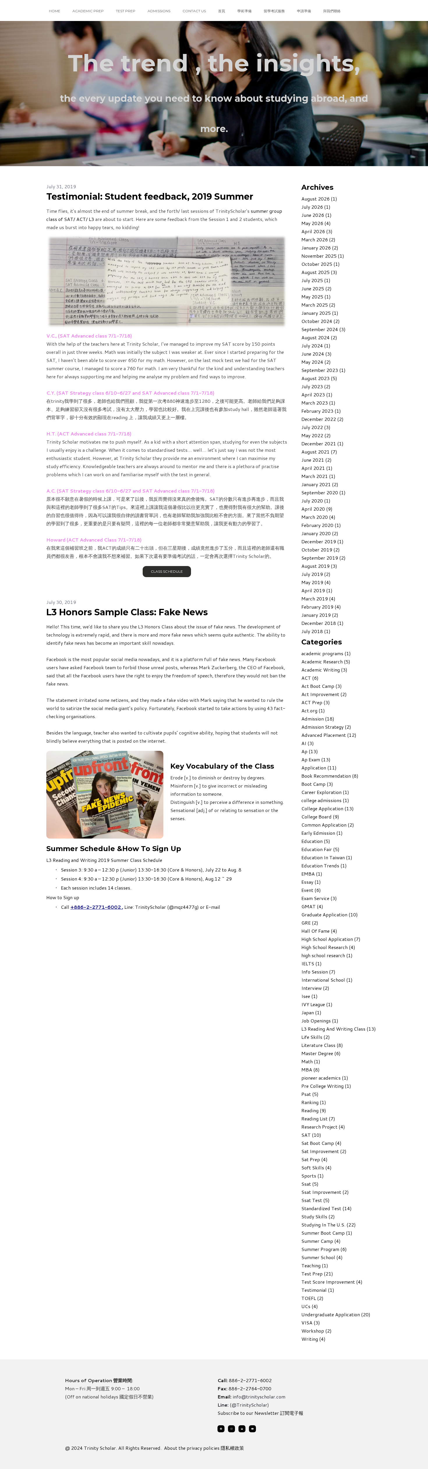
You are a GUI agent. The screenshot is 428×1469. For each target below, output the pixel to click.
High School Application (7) (330, 939)
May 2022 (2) (316, 435)
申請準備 (304, 11)
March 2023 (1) (318, 402)
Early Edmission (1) (322, 833)
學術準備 (244, 11)
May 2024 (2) (316, 362)
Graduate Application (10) (329, 914)
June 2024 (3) (316, 353)
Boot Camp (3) (317, 784)
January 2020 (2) (319, 533)
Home (54, 11)
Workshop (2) (316, 1330)
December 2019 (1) (322, 541)
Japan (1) (311, 1012)
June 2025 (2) (316, 288)
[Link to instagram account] (231, 1429)
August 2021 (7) (319, 451)
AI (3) (307, 743)
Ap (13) (309, 751)
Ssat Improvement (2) (325, 1192)
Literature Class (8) (322, 1045)
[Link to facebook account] (220, 1429)
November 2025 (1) (322, 255)
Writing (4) (313, 1339)
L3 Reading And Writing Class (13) (338, 1028)
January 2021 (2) (319, 484)
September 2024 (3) (323, 329)
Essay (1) (311, 881)
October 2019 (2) (320, 549)
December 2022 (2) (322, 419)
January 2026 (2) (319, 247)
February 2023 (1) (321, 410)
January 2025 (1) (319, 313)
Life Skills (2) (315, 1037)
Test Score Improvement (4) (331, 1281)
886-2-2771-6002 (250, 1380)
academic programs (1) (326, 653)
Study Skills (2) (318, 1216)
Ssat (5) (310, 1183)
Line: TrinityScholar (145, 907)
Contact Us (194, 11)
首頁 (221, 11)
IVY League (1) (317, 1004)
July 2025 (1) (315, 280)
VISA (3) (310, 1322)
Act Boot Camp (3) (321, 686)
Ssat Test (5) (315, 1200)
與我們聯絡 (332, 11)
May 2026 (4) (316, 223)
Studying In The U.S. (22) (328, 1224)
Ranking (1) (313, 1102)
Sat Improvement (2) (323, 1151)
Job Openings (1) (319, 1020)
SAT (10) (311, 1134)
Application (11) (319, 767)
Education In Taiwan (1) (326, 857)
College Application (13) (327, 808)
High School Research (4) (328, 947)
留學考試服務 (274, 11)
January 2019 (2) (319, 615)
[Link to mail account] (241, 1429)
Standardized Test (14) (326, 1208)
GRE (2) (309, 922)
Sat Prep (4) (314, 1159)
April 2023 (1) (317, 394)
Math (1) (310, 1061)
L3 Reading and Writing (71, 860)
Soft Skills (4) (316, 1167)
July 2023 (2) (315, 386)
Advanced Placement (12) (328, 735)
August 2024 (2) (319, 337)
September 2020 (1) (323, 492)
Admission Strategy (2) (326, 726)
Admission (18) (317, 718)
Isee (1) (309, 996)
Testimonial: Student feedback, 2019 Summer (149, 196)
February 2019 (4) (321, 606)
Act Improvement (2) (324, 694)
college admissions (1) (325, 800)
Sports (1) (312, 1175)
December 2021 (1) (322, 443)
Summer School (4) (322, 1257)
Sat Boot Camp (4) (321, 1143)
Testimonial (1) (317, 1290)
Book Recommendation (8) (329, 775)
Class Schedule (167, 571)
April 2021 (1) (317, 468)
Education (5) (315, 841)
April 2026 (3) (317, 231)
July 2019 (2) (315, 574)
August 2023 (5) (319, 378)
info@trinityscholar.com (259, 1396)
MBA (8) (310, 1069)
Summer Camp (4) (321, 1241)
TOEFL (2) (312, 1298)
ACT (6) (310, 677)
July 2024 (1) (315, 345)
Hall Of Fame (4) (319, 930)
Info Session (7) (318, 971)
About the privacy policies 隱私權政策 (204, 1448)
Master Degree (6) (321, 1053)
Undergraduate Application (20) (335, 1314)
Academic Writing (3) (324, 669)
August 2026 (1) (319, 198)
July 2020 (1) (315, 500)
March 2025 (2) (318, 304)
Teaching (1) (314, 1265)
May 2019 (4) (316, 582)
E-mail (213, 907)
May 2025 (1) (316, 296)
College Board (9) (320, 816)
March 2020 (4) (318, 517)
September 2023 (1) (323, 370)
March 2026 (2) (318, 239)
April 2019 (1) (317, 590)
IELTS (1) (311, 963)
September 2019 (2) (323, 557)
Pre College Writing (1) (326, 1086)
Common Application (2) (327, 824)
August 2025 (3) (319, 272)
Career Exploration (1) (325, 792)
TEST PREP (125, 11)
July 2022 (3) (315, 427)
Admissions (159, 11)
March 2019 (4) (318, 598)
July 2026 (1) (315, 206)
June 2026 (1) (316, 215)
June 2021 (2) (316, 459)
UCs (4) (309, 1306)
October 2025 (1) (320, 264)
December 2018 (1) (322, 623)
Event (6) (311, 890)
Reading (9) (313, 1110)
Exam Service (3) (319, 898)
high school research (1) (327, 955)
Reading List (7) (318, 1118)
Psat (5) (310, 1094)
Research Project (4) (323, 1126)
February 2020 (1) (321, 525)
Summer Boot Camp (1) (326, 1232)
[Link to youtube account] (252, 1429)
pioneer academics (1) (324, 1077)
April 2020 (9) (317, 508)
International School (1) (327, 979)
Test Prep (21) (317, 1273)
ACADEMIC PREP (88, 11)
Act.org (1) (313, 710)
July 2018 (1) (315, 631)
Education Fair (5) (320, 849)
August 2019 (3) (319, 566)
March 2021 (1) (318, 476)
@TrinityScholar (249, 1404)
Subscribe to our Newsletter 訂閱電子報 (260, 1413)
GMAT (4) (312, 906)
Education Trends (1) (324, 865)
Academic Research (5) (325, 661)
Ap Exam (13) (315, 759)
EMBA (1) (311, 873)
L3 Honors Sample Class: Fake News (127, 612)
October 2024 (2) (320, 321)
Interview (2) (315, 988)
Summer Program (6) (324, 1249)
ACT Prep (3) (315, 702)
